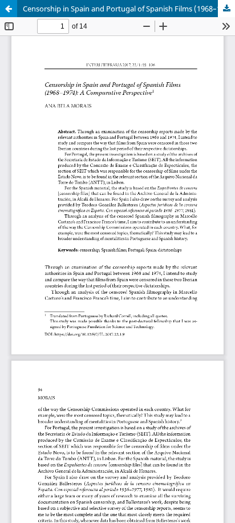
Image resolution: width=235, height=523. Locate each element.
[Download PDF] (226, 8)
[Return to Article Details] (8, 8)
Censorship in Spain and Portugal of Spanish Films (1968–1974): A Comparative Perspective (129, 8)
